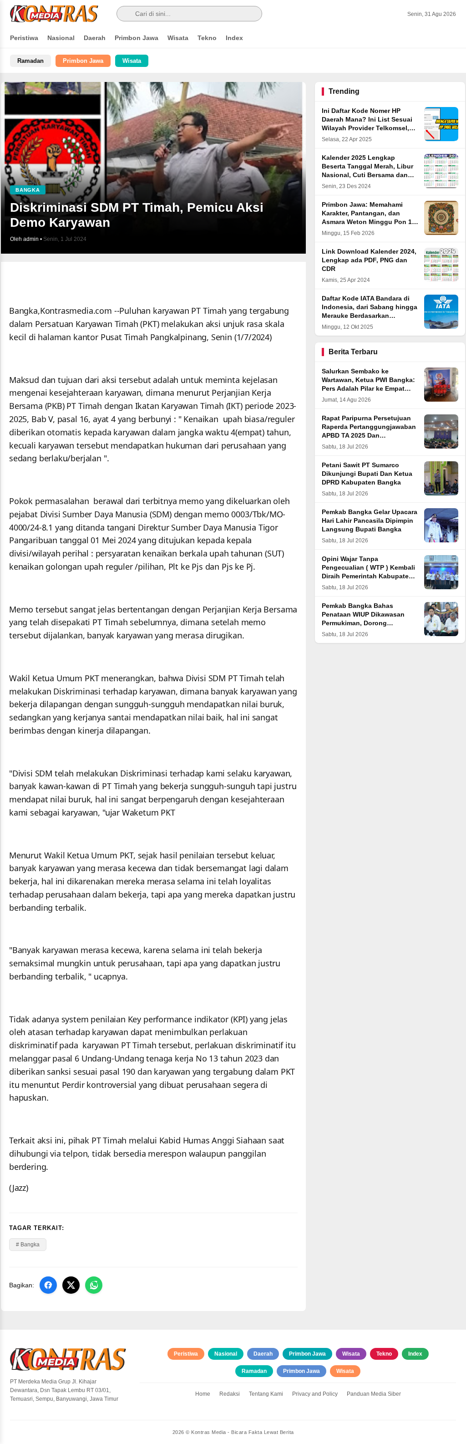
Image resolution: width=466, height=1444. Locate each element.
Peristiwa (24, 37)
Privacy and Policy (315, 1394)
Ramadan (30, 60)
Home (202, 1394)
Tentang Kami (266, 1394)
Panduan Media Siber (374, 1394)
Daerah (95, 37)
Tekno (207, 37)
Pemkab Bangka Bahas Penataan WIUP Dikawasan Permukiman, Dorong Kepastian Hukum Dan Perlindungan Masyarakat (363, 623)
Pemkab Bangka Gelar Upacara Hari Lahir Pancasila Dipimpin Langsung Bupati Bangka (369, 521)
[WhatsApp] (93, 1285)
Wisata (177, 37)
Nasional (61, 37)
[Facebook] (48, 1285)
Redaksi (229, 1394)
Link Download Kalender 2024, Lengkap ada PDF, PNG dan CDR (369, 260)
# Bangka (28, 1244)
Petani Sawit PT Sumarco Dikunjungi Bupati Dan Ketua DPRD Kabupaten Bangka (367, 474)
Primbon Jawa (136, 37)
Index (234, 37)
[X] (71, 1285)
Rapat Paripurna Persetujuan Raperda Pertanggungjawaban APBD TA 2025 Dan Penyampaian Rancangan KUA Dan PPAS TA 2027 (369, 435)
